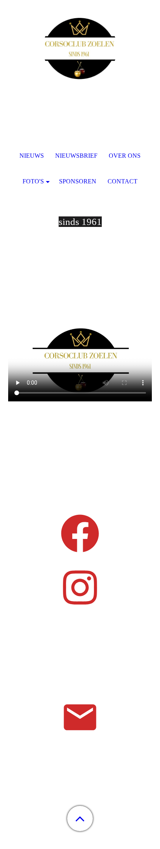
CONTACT (122, 181)
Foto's (33, 181)
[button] (80, 818)
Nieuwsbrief (76, 155)
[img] (80, 48)
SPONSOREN (77, 181)
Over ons (125, 155)
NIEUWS (31, 155)
